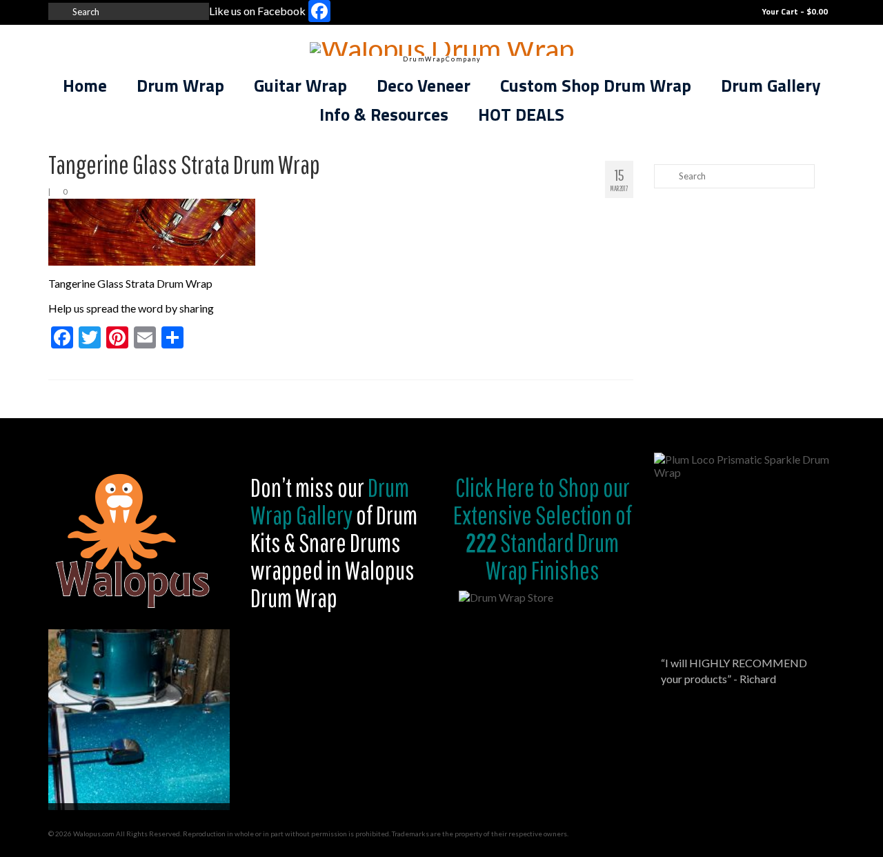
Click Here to (505, 487)
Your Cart (794, 11)
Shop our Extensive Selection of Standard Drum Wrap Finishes (542, 528)
